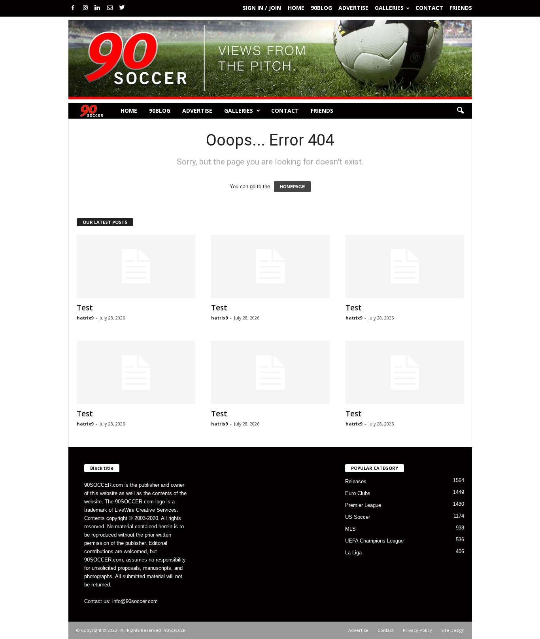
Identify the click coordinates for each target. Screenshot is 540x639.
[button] (460, 110)
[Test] (136, 266)
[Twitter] (122, 8)
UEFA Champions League (374, 541)
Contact (429, 7)
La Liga (353, 553)
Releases (355, 481)
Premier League (363, 505)
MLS (350, 529)
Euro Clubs (357, 493)
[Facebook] (73, 8)
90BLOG (321, 7)
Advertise (353, 7)
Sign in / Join (262, 7)
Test (85, 307)
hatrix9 (85, 318)
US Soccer (357, 517)
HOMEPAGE (292, 186)
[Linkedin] (97, 8)
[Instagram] (85, 8)
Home (296, 7)
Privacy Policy (417, 630)
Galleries (389, 7)
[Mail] (110, 8)
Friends (460, 7)
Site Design (452, 630)
